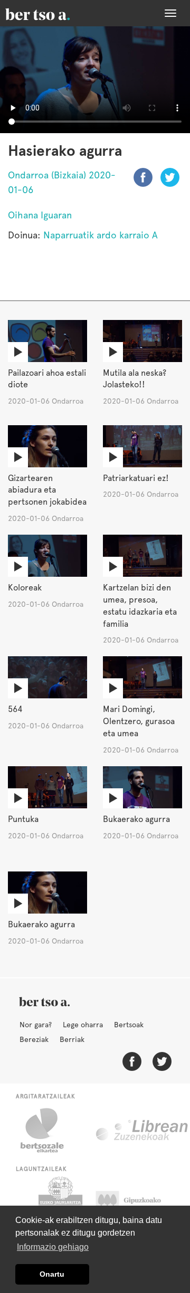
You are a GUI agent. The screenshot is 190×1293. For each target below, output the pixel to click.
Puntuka (23, 819)
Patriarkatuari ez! (136, 478)
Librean (142, 1130)
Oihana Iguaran (40, 214)
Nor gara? (36, 1024)
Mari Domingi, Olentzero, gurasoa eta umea (139, 721)
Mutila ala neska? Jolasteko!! (134, 379)
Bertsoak (129, 1024)
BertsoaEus (53, 13)
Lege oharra (83, 1024)
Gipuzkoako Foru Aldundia (138, 1203)
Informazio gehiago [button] (53, 1246)
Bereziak (34, 1039)
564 (15, 709)
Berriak (72, 1039)
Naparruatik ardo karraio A (100, 234)
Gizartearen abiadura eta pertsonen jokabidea (47, 490)
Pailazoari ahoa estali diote (47, 379)
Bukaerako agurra (136, 819)
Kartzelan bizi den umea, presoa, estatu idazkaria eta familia (140, 606)
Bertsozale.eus (49, 1130)
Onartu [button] (52, 1274)
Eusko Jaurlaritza (59, 1203)
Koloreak (25, 588)
